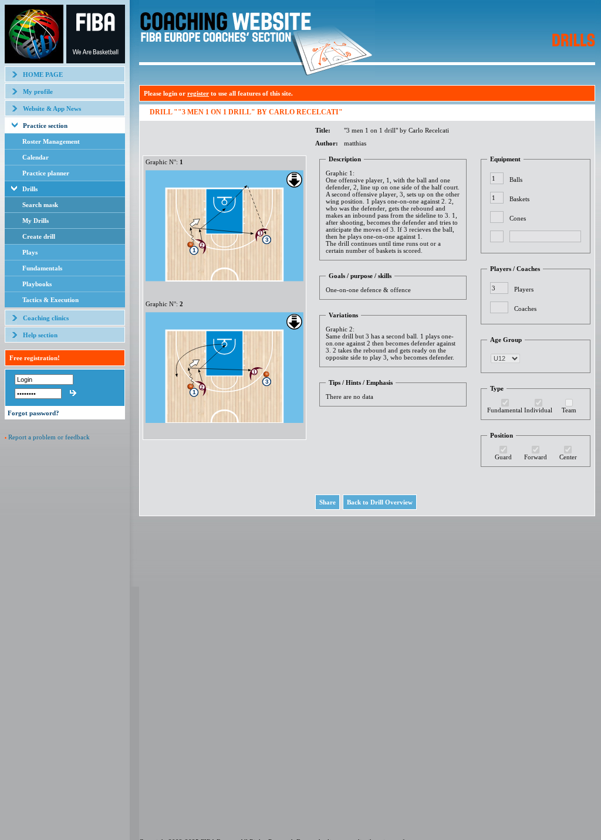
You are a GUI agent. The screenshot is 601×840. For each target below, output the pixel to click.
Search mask (40, 204)
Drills (30, 188)
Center (568, 456)
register (198, 93)
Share (327, 502)
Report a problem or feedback (49, 437)
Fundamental (504, 410)
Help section (40, 334)
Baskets (519, 198)
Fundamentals (42, 268)
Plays (30, 252)
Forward (535, 456)
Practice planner (45, 173)
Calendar (35, 157)
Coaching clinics (46, 317)
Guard (503, 456)
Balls (515, 179)
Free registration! (34, 357)
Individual (538, 410)
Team (569, 410)
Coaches (525, 308)
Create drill (38, 236)
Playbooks (37, 283)
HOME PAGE (43, 74)
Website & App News (52, 108)
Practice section (45, 125)
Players (524, 289)
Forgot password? (33, 412)
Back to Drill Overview (380, 502)
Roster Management (51, 141)
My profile (38, 91)
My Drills (35, 220)
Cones (517, 218)
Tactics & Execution (50, 299)
